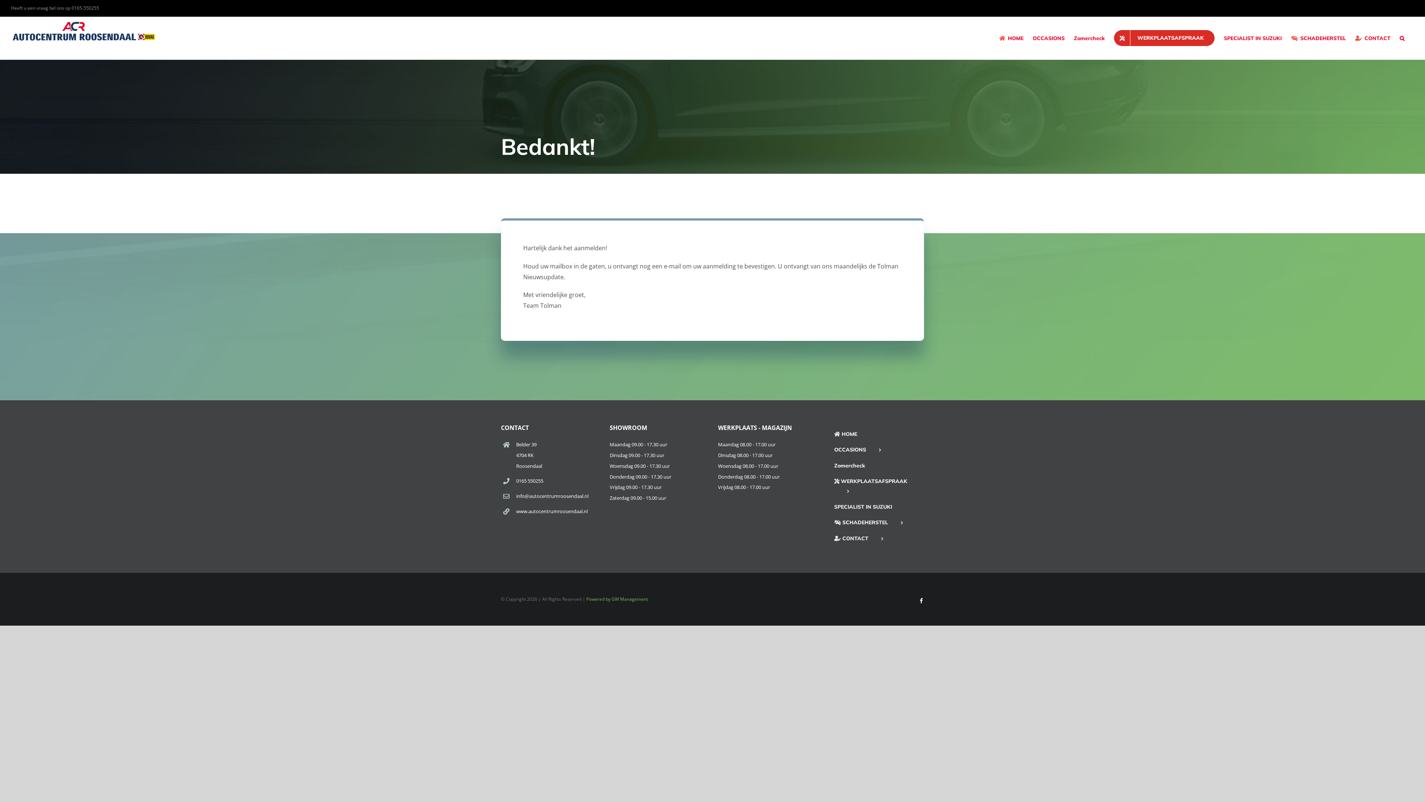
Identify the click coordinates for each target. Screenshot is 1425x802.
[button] (1402, 38)
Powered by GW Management (617, 599)
